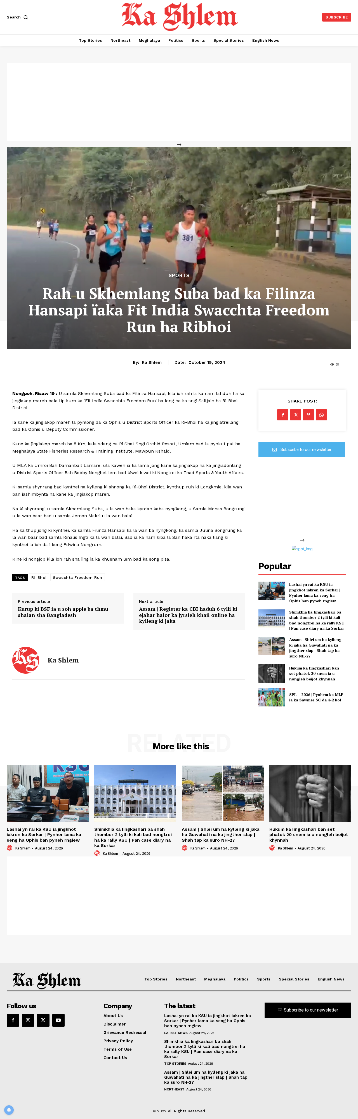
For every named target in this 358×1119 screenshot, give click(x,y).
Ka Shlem (152, 362)
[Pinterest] (308, 414)
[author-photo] (10, 848)
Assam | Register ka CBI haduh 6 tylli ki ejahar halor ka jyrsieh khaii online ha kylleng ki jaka (188, 615)
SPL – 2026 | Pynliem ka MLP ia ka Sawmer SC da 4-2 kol (316, 697)
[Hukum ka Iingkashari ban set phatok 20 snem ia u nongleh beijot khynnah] (271, 673)
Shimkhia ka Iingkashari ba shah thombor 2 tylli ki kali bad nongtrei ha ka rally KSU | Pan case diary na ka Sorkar (316, 620)
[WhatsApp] (321, 414)
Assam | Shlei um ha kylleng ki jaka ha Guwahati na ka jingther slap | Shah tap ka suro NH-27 (315, 648)
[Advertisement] (179, 102)
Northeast (174, 1089)
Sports (179, 275)
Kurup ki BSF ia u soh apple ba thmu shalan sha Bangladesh (63, 612)
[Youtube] (58, 1020)
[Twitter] (295, 414)
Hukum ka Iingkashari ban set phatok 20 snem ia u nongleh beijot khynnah (314, 673)
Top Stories (175, 1064)
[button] (18, 17)
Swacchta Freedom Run (77, 577)
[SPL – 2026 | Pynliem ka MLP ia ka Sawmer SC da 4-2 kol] (271, 697)
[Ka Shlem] (25, 660)
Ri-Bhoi (39, 577)
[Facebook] (282, 414)
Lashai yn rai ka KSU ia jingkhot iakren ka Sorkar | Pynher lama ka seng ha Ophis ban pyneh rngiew (314, 592)
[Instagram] (28, 1020)
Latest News (176, 1033)
